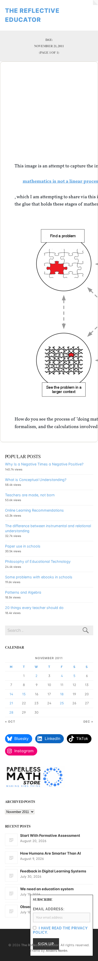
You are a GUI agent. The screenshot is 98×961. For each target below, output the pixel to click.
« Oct (10, 721)
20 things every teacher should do (34, 607)
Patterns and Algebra (23, 592)
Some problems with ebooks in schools (38, 577)
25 (62, 703)
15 (24, 694)
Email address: (48, 909)
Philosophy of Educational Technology (38, 561)
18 (62, 694)
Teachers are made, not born (30, 495)
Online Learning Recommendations (34, 510)
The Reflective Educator (40, 945)
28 (11, 712)
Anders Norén (56, 950)
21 (11, 703)
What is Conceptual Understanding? (35, 479)
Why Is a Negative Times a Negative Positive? (44, 464)
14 (11, 694)
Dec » (88, 721)
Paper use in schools (22, 546)
